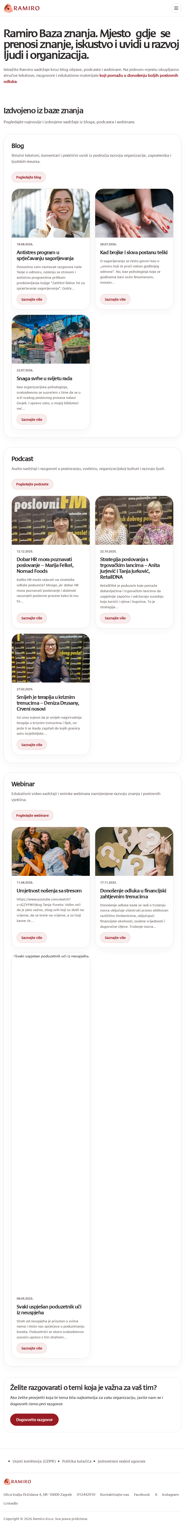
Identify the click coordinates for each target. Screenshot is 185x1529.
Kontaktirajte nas (114, 1494)
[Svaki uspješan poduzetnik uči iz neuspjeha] (51, 1122)
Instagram (170, 1494)
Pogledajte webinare (32, 815)
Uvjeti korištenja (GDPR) (34, 1461)
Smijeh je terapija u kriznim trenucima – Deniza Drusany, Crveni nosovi (48, 702)
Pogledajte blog (28, 177)
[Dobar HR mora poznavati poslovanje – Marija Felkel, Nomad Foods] (51, 520)
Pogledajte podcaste (32, 484)
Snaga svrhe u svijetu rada (44, 378)
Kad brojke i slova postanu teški (133, 252)
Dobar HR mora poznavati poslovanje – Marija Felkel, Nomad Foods (45, 565)
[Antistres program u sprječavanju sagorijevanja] (51, 213)
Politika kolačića (77, 1461)
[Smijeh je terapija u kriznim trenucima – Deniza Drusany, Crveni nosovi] (51, 658)
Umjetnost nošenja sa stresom (49, 890)
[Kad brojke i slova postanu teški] (134, 213)
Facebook (142, 1494)
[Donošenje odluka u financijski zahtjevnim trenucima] (134, 851)
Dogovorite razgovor (34, 1419)
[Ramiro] (17, 1481)
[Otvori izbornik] (176, 8)
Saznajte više (31, 299)
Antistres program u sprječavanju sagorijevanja (45, 255)
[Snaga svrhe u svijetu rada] (51, 339)
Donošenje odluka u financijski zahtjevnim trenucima (133, 893)
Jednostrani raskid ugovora (121, 1461)
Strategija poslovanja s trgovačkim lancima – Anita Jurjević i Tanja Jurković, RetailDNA (130, 568)
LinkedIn (11, 1503)
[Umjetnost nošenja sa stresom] (51, 851)
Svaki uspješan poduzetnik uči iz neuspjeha (49, 1309)
